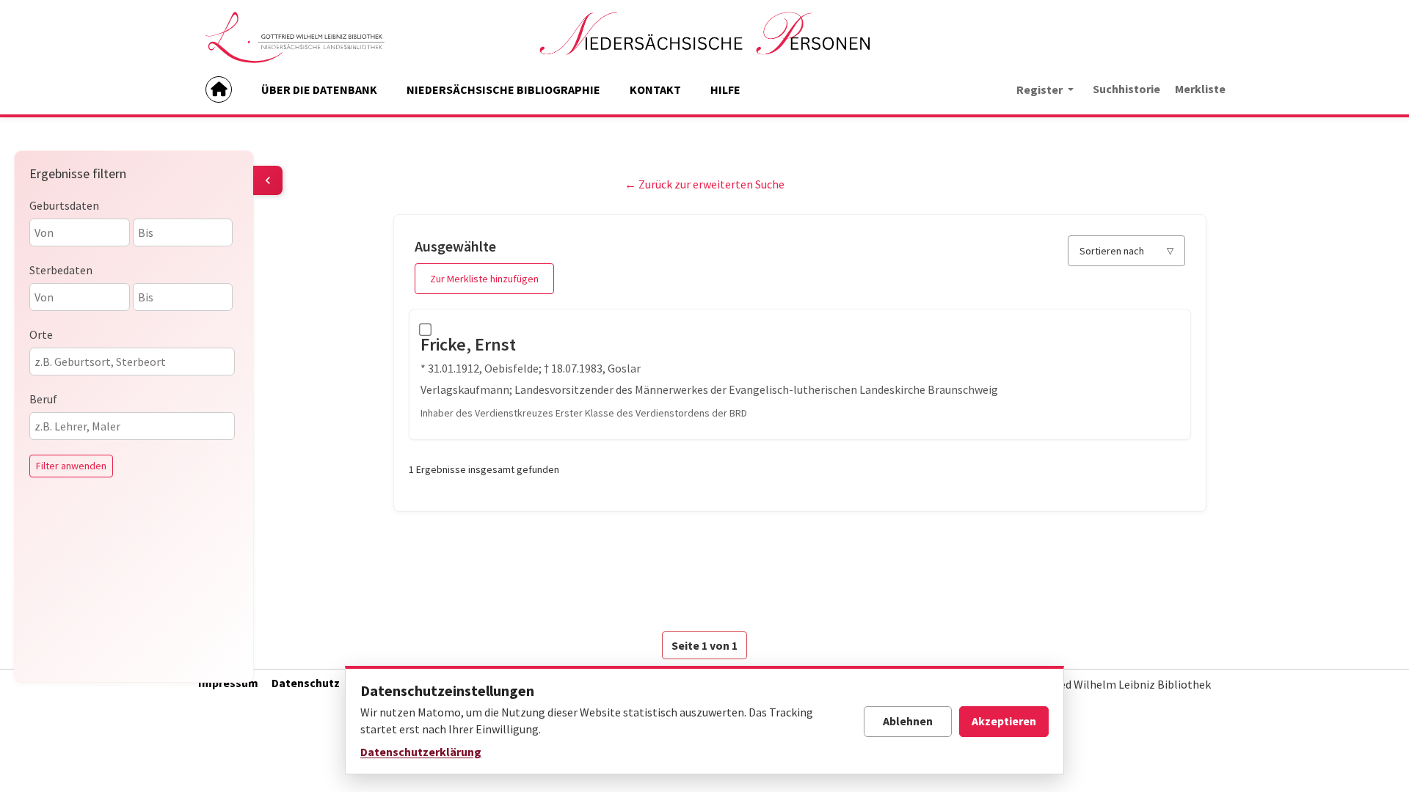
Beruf (43, 399)
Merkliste (1200, 88)
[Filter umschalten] (268, 180)
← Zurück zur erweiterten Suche (704, 184)
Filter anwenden (71, 465)
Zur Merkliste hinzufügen (484, 278)
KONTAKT (655, 89)
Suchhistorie (1126, 88)
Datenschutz (306, 682)
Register (1040, 89)
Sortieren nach (1111, 250)
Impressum (228, 682)
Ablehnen (908, 721)
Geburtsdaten (64, 205)
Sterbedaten (60, 270)
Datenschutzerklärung (420, 751)
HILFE (725, 89)
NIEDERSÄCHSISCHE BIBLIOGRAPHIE (503, 89)
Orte (41, 334)
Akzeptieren (1004, 721)
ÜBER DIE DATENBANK (319, 89)
